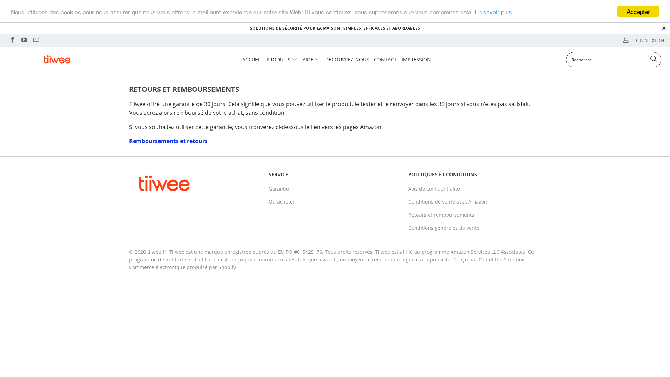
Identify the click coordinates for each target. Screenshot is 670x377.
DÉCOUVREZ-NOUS (347, 59)
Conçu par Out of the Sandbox (488, 259)
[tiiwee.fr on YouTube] (24, 40)
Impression (416, 59)
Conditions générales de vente (443, 227)
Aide (308, 59)
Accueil (252, 59)
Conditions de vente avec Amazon (447, 201)
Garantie (279, 188)
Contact (385, 59)
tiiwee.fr (156, 252)
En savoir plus (493, 11)
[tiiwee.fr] (57, 59)
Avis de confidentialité (434, 188)
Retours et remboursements (441, 215)
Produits (278, 59)
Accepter (638, 11)
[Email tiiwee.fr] (35, 40)
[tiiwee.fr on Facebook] (12, 40)
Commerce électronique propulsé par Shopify (182, 267)
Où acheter (282, 201)
